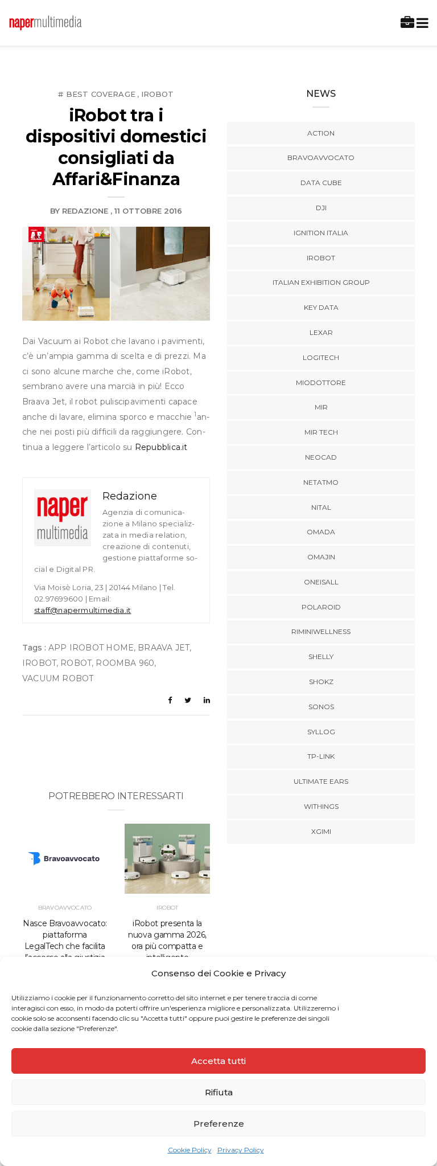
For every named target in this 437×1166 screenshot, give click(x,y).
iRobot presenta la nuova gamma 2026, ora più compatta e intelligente (167, 940)
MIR (321, 407)
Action (321, 133)
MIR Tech (321, 432)
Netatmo (321, 482)
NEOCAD (321, 457)
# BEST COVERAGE (96, 94)
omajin (321, 557)
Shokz (321, 681)
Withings (321, 806)
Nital (321, 507)
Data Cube (321, 182)
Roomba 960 (125, 663)
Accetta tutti (218, 1060)
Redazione (85, 210)
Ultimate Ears (321, 781)
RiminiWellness (321, 631)
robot (76, 663)
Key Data (321, 307)
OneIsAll (321, 582)
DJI (321, 207)
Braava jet (163, 648)
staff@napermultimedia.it (82, 610)
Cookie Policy (190, 1149)
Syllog (321, 731)
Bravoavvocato (65, 907)
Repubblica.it (161, 447)
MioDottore (321, 382)
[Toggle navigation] (420, 23)
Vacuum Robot (58, 678)
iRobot (157, 94)
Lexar (321, 332)
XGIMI (321, 831)
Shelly (320, 656)
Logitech (321, 357)
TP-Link (321, 756)
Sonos (321, 706)
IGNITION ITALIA (321, 232)
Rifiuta (219, 1092)
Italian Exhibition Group (321, 282)
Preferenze (218, 1123)
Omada (321, 531)
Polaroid (321, 607)
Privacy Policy (240, 1149)
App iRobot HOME (91, 648)
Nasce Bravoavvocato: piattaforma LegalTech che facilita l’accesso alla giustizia (65, 940)
